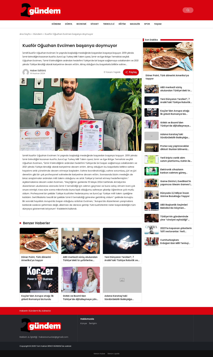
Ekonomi (81, 23)
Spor (147, 23)
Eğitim (122, 23)
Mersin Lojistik (113, 353)
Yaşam (157, 23)
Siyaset (95, 23)
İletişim (93, 323)
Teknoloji (108, 23)
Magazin (135, 23)
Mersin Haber (99, 353)
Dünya (68, 23)
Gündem (56, 23)
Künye (83, 323)
